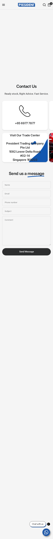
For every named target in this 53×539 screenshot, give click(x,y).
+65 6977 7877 (25, 123)
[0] (49, 5)
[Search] (44, 5)
